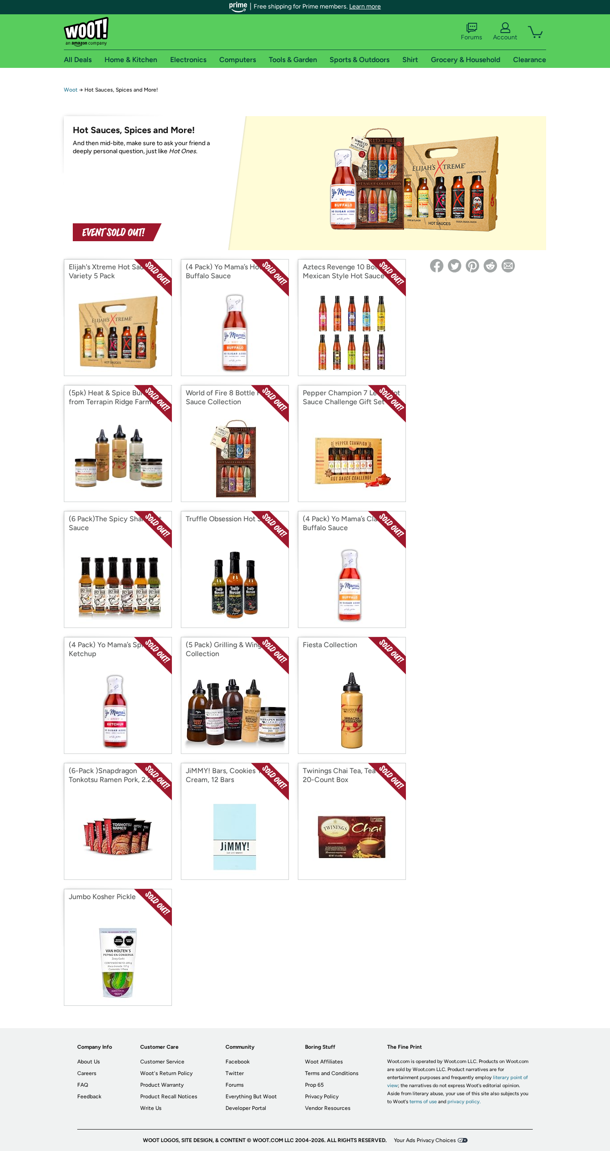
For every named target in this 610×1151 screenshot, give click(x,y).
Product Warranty (162, 1085)
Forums (471, 37)
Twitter (235, 1073)
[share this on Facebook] (436, 265)
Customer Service (162, 1062)
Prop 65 (314, 1085)
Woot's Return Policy (166, 1073)
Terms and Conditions (332, 1073)
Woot (71, 90)
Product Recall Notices (168, 1096)
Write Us (151, 1108)
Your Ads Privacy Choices (425, 1140)
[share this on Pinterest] (472, 265)
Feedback (89, 1096)
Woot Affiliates (324, 1062)
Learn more (365, 6)
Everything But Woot (251, 1096)
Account (505, 37)
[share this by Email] (508, 265)
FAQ (82, 1085)
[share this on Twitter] (454, 265)
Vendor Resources (328, 1108)
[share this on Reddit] (490, 265)
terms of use (423, 1102)
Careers (86, 1073)
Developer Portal (246, 1108)
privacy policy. (463, 1102)
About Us (88, 1062)
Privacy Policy (321, 1096)
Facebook (238, 1062)
